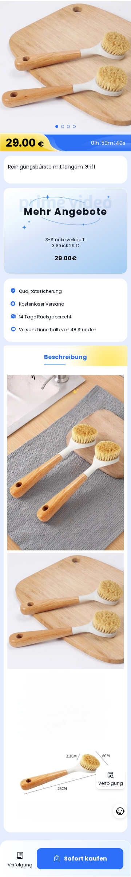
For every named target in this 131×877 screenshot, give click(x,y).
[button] (56, 126)
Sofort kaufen (85, 858)
